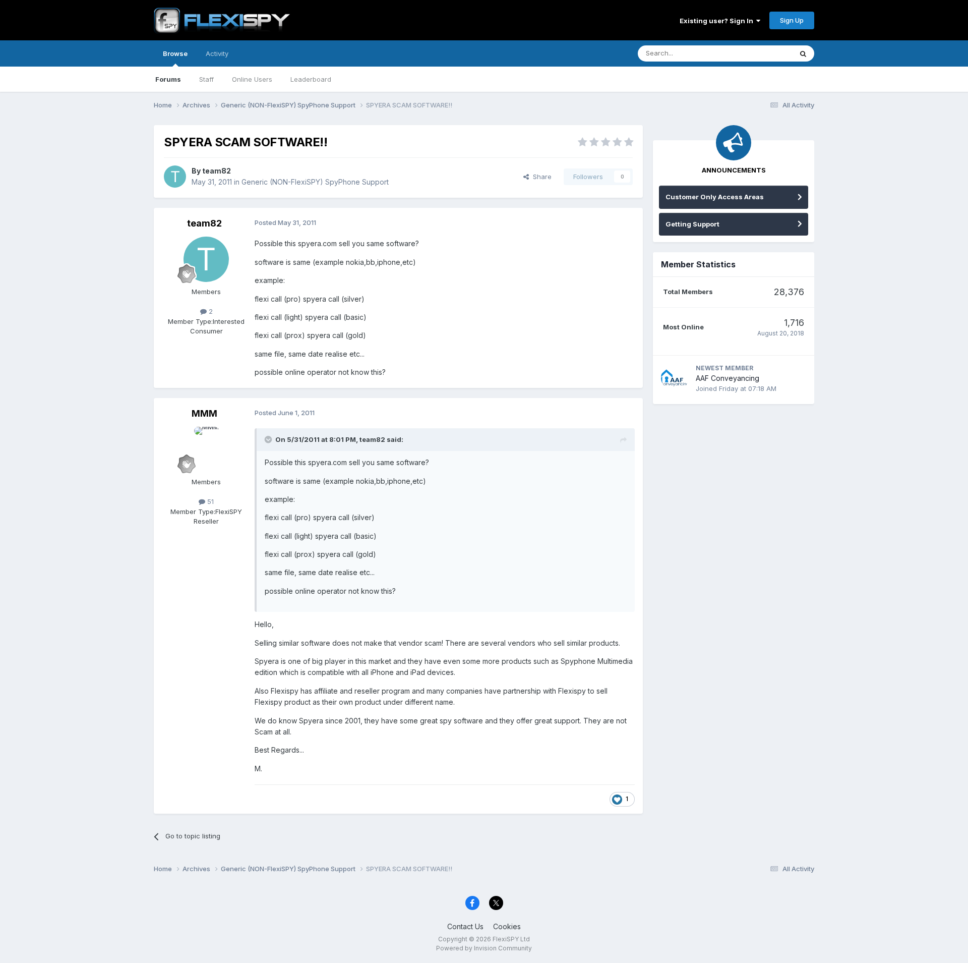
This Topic (762, 53)
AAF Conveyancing (727, 378)
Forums (168, 79)
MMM (204, 413)
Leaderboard (310, 79)
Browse (175, 53)
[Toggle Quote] (269, 439)
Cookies (507, 926)
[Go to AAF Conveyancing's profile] (674, 377)
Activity (217, 53)
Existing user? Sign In (718, 21)
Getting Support (692, 224)
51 (209, 501)
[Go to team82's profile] (175, 176)
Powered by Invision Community (484, 948)
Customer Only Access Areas (715, 197)
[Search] (803, 53)
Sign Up (792, 20)
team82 (216, 170)
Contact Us (465, 926)
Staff (206, 79)
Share (540, 177)
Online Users (252, 79)
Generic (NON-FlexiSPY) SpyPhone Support (315, 182)
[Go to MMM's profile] (206, 449)
